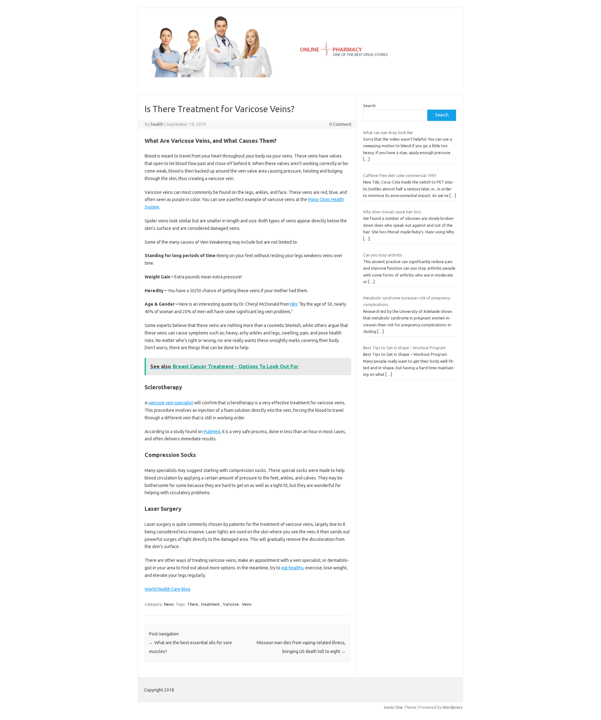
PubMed (212, 431)
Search (369, 105)
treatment (210, 604)
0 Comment (340, 124)
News (169, 604)
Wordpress (452, 707)
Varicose (231, 604)
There (192, 604)
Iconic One (393, 707)
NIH (293, 304)
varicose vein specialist (170, 402)
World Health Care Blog (167, 589)
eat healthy (292, 567)
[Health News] (300, 75)
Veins (247, 604)
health (157, 124)
